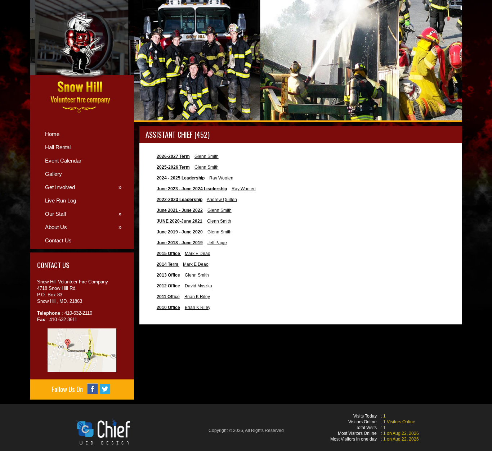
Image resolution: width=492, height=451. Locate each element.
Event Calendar (63, 161)
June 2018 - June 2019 (180, 242)
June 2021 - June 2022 (180, 210)
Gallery (53, 174)
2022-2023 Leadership (179, 199)
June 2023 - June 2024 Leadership (192, 188)
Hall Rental (58, 147)
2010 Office (168, 307)
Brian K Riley (197, 296)
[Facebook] (92, 388)
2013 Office (169, 275)
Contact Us (58, 240)
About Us (83, 227)
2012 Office (169, 285)
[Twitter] (105, 389)
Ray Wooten (221, 178)
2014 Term (168, 264)
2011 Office (168, 296)
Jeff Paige (217, 242)
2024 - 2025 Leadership (181, 178)
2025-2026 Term (173, 167)
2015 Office (169, 253)
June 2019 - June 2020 (180, 231)
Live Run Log (60, 200)
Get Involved (83, 187)
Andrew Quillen (222, 199)
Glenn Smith (206, 156)
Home (52, 134)
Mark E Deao (197, 253)
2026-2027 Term (173, 156)
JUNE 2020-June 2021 (179, 221)
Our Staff (83, 214)
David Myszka (198, 285)
